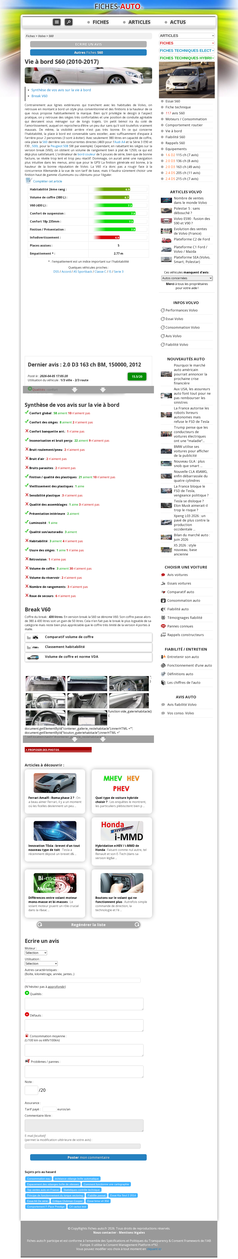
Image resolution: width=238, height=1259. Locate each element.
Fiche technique (178, 107)
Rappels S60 (175, 143)
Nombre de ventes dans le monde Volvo (190, 200)
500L (35, 146)
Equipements (176, 149)
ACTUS (178, 22)
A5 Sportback (83, 272)
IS (110, 272)
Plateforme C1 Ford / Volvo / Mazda (190, 249)
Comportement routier (184, 125)
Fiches (30, 36)
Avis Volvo (173, 336)
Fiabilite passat (96, 1195)
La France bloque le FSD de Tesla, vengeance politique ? (191, 490)
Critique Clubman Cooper (68, 1201)
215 (181, 178)
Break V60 (39, 96)
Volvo (42, 36)
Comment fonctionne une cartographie (106, 1184)
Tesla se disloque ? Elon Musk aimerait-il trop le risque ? (191, 505)
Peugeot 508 (59, 146)
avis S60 (175, 113)
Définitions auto (180, 674)
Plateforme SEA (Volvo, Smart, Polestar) (192, 259)
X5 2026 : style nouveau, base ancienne (185, 549)
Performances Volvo (181, 310)
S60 (51, 36)
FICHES (101, 22)
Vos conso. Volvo (180, 713)
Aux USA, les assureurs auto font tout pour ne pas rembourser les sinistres (192, 396)
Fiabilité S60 (175, 137)
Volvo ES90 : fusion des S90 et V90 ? (192, 220)
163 (182, 167)
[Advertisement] (88, 301)
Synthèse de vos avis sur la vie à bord (61, 90)
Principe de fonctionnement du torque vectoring (55, 1195)
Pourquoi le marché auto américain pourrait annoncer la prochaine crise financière (190, 374)
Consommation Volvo (182, 327)
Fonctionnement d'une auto (189, 665)
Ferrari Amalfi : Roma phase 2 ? (51, 798)
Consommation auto (183, 600)
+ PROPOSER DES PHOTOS (42, 749)
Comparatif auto (180, 592)
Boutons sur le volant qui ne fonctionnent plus (116, 900)
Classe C (101, 272)
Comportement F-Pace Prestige (46, 1206)
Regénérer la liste (88, 924)
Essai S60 (172, 101)
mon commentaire (88, 1157)
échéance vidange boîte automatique (77, 1178)
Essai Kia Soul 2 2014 (123, 1195)
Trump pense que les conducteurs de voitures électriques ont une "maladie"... (191, 434)
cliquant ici (154, 1249)
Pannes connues (180, 626)
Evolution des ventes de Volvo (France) (190, 231)
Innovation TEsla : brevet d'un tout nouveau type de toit (54, 848)
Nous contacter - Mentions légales (119, 1232)
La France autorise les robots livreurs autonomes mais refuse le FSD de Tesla (191, 415)
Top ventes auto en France (43, 1189)
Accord (67, 272)
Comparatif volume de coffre (69, 637)
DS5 (56, 272)
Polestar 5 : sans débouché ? (187, 210)
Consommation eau (38, 1178)
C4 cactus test (77, 1206)
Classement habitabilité (65, 646)
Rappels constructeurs (185, 634)
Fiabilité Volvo (176, 344)
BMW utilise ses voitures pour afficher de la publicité (191, 451)
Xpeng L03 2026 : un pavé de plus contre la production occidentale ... (191, 522)
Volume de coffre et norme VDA (71, 656)
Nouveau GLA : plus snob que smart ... (189, 463)
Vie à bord (173, 131)
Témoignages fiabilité (184, 617)
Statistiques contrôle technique (82, 1189)
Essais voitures (179, 583)
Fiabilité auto (178, 609)
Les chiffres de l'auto (183, 682)
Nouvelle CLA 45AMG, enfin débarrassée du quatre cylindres (191, 476)
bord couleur (87, 154)
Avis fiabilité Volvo (182, 704)
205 (182, 172)
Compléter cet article (47, 181)
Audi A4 (119, 142)
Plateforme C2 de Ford (192, 239)
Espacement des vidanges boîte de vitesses (53, 1184)
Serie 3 (118, 272)
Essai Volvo (174, 319)
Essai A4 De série (37, 1201)
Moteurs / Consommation (186, 119)
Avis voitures (177, 574)
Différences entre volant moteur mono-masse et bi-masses (52, 900)
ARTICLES (139, 22)
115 (181, 155)
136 (181, 161)
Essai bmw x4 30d (98, 1201)
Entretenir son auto (183, 656)
